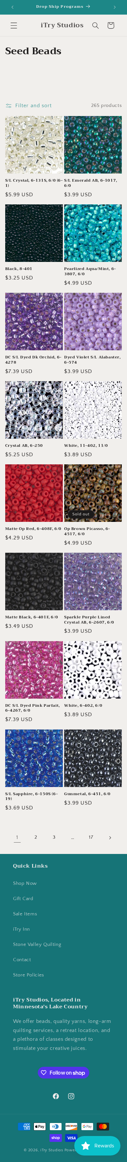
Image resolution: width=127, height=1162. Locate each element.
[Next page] (109, 837)
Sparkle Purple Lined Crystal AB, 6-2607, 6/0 (89, 620)
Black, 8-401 (19, 269)
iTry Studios (51, 1150)
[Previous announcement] (12, 7)
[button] (13, 25)
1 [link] (17, 837)
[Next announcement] (114, 7)
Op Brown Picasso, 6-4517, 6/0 (87, 531)
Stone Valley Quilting (37, 944)
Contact (22, 959)
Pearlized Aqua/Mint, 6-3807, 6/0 (90, 271)
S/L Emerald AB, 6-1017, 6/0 (90, 183)
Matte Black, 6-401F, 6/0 (31, 617)
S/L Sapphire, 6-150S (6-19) (31, 797)
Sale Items (25, 914)
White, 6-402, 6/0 (83, 705)
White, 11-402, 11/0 (86, 445)
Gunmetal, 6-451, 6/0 (87, 794)
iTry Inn (21, 929)
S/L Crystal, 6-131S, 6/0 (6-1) (34, 183)
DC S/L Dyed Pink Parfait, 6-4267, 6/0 (32, 708)
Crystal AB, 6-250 (24, 445)
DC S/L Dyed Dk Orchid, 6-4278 (33, 360)
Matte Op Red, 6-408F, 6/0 (33, 529)
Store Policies (28, 975)
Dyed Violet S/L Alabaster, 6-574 (92, 360)
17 (91, 837)
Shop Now (25, 883)
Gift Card (23, 898)
